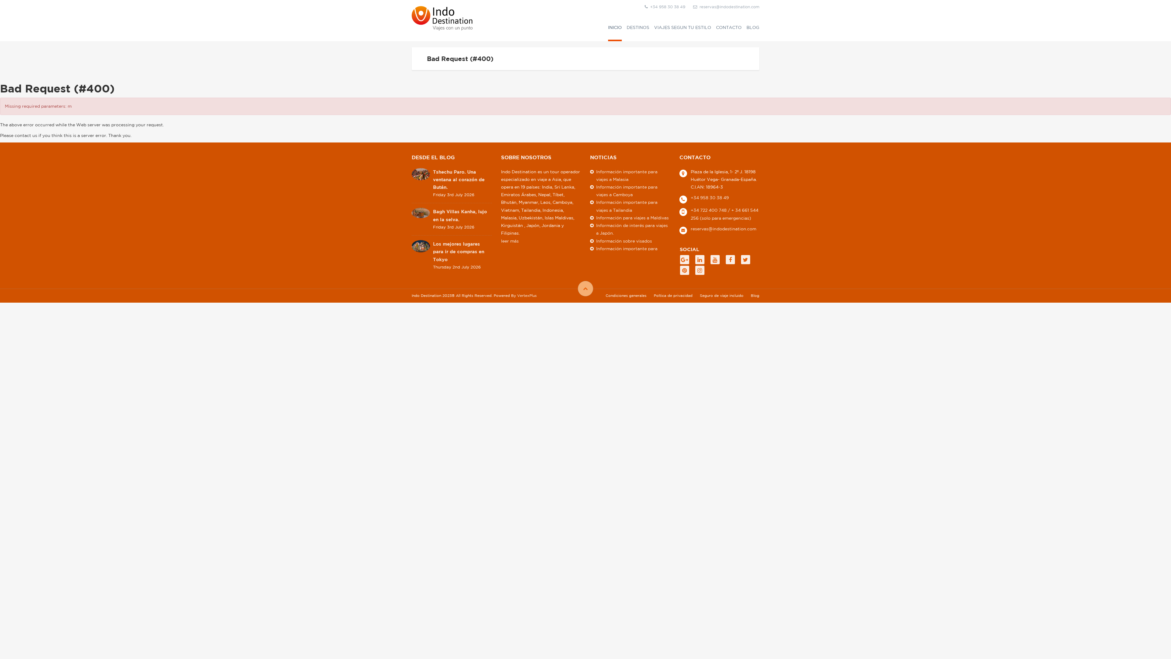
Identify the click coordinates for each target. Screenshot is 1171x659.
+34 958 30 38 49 (710, 197)
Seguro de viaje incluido (721, 295)
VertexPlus (527, 295)
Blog (753, 27)
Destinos (638, 27)
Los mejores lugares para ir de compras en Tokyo (458, 251)
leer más (510, 241)
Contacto (729, 27)
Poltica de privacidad (673, 295)
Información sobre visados (624, 241)
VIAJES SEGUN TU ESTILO (682, 27)
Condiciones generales (626, 295)
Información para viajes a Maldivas (632, 217)
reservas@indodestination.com (729, 7)
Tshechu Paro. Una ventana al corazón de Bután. (459, 179)
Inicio (615, 27)
